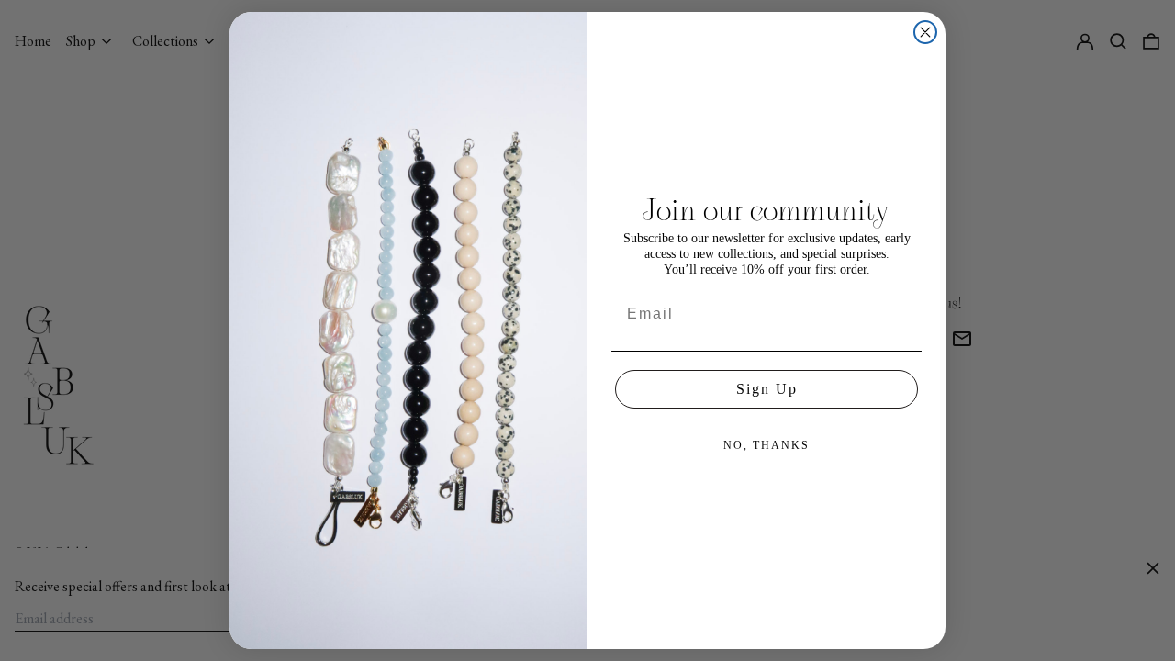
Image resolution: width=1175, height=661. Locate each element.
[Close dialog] (925, 32)
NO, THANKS (766, 445)
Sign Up (767, 389)
